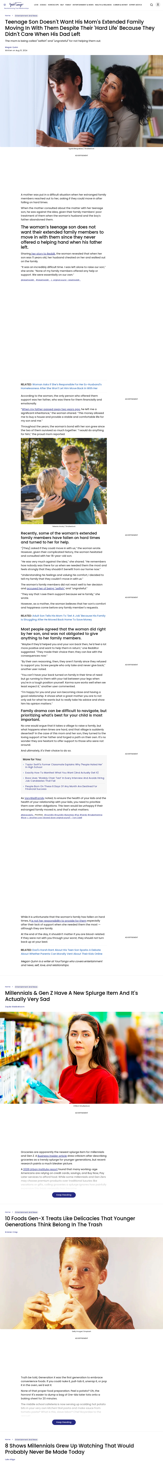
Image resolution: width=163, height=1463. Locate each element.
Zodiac (43, 5)
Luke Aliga (10, 1459)
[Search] (151, 4)
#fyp (76, 814)
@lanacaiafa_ (27, 814)
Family (68, 5)
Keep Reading (63, 1194)
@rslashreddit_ (28, 280)
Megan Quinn (11, 47)
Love (36, 5)
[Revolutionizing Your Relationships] (16, 4)
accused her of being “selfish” (46, 588)
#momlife (49, 814)
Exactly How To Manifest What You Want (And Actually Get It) (62, 772)
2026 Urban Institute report (40, 1169)
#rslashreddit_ (43, 280)
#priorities (69, 814)
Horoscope (53, 5)
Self (62, 5)
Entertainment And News (26, 15)
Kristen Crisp (11, 1232)
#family (83, 814)
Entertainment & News (83, 5)
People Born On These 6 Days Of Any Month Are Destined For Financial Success (61, 787)
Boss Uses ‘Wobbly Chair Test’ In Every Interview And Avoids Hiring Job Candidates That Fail (64, 779)
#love (23, 817)
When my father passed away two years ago (51, 409)
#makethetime (95, 814)
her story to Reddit (43, 253)
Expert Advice (135, 5)
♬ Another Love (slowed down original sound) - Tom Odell (54, 817)
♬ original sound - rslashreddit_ (66, 280)
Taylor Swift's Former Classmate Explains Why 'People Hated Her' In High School (64, 766)
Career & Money (120, 5)
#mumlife (59, 814)
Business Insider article (52, 1156)
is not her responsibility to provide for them (58, 921)
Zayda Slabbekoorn (15, 1006)
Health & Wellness (103, 5)
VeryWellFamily (34, 798)
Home (7, 15)
